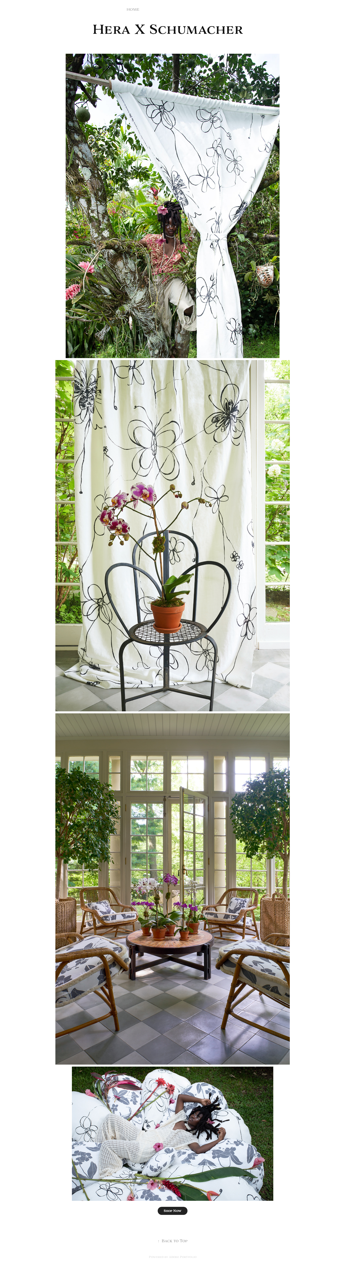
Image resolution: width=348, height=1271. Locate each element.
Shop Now (172, 1211)
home (132, 9)
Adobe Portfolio (183, 1257)
